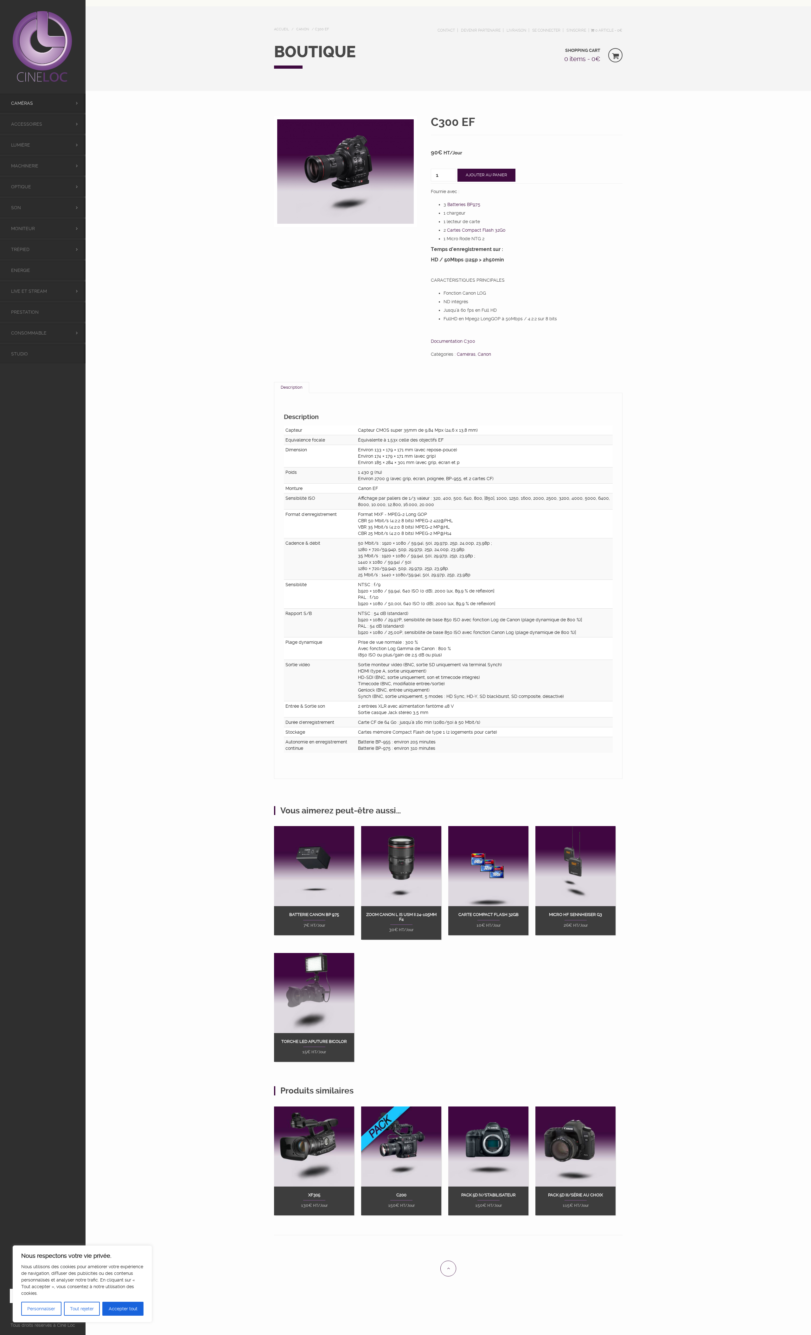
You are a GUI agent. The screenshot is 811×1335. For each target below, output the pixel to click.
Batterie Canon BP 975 (314, 914)
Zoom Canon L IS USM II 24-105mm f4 (401, 916)
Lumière (20, 144)
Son (16, 207)
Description (292, 387)
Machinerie (24, 165)
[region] (82, 1283)
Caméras (22, 103)
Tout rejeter (82, 1308)
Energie (20, 270)
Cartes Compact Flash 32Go (476, 230)
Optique (21, 186)
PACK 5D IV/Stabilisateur (488, 1195)
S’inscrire (576, 30)
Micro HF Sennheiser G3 (575, 914)
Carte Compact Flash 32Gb (488, 914)
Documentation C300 (453, 341)
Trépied (20, 249)
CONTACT (446, 30)
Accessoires (26, 124)
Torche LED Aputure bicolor (314, 1041)
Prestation (25, 312)
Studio (19, 353)
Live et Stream (29, 291)
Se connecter (546, 30)
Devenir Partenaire (481, 30)
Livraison (516, 30)
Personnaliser (41, 1308)
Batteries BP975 (463, 204)
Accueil (281, 29)
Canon (302, 29)
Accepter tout (123, 1308)
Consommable (29, 332)
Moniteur (23, 228)
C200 (401, 1195)
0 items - (582, 59)
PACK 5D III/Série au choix (575, 1195)
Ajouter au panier (486, 174)
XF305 (314, 1195)
